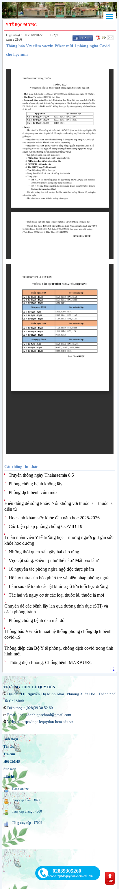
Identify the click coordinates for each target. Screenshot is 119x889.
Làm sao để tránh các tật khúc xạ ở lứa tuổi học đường (58, 586)
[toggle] (109, 16)
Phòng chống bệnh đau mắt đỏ (36, 620)
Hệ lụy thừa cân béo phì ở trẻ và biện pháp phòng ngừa (59, 577)
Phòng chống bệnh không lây (35, 483)
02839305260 (67, 871)
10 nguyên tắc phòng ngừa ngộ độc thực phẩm (51, 569)
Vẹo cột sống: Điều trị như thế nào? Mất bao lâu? (54, 560)
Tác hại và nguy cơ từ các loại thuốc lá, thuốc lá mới (56, 595)
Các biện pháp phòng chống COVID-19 (45, 526)
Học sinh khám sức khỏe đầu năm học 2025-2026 (54, 517)
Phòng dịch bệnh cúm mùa (33, 492)
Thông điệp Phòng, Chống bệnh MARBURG (51, 662)
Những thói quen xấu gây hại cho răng (44, 551)
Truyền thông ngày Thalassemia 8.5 (41, 475)
